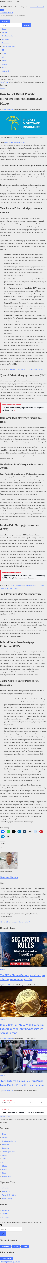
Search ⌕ (5, 21)
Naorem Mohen (7, 109)
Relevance (5, 1246)
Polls (4, 67)
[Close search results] (3, 1233)
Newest (15, 1246)
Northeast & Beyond (9, 36)
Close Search (6, 1258)
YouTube (40, 7)
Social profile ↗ (24, 922)
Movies (4, 60)
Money (4, 50)
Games (4, 64)
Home (4, 29)
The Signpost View (8, 46)
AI (3, 57)
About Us (5, 1188)
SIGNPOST (6, 13)
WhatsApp (21, 142)
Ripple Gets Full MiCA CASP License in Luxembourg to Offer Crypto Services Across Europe (23, 576)
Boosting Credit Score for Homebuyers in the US (26, 369)
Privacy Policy (7, 1198)
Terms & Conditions (9, 1195)
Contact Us (6, 1191)
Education (5, 43)
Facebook (33, 7)
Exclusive (5, 39)
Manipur (5, 32)
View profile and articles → (9, 922)
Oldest (25, 1246)
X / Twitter (14, 142)
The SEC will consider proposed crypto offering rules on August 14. (23, 408)
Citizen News (6, 71)
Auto (4, 53)
